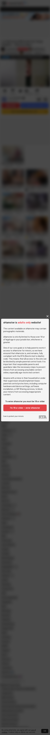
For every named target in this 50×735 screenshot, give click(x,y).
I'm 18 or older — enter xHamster (25, 408)
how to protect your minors (13, 416)
